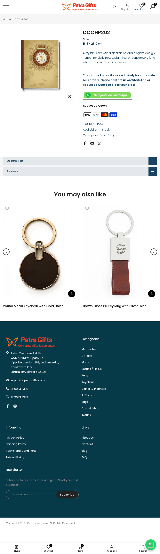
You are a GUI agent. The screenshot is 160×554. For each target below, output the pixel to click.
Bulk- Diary (107, 135)
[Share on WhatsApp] (99, 143)
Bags (85, 402)
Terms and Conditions (21, 451)
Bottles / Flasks (92, 369)
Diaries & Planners (94, 389)
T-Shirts (87, 395)
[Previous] (6, 251)
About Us (88, 438)
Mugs (85, 362)
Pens (85, 375)
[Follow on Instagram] (15, 406)
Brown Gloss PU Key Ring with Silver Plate (115, 306)
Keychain (88, 382)
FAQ (84, 457)
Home (7, 19)
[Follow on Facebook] (7, 406)
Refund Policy (15, 457)
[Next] (153, 251)
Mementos (89, 349)
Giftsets (87, 356)
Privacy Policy (15, 438)
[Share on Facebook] (84, 143)
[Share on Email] (92, 143)
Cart (152, 7)
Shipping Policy (16, 444)
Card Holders (90, 408)
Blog (84, 451)
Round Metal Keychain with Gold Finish (33, 306)
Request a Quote (95, 106)
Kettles (86, 415)
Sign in (125, 9)
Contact (87, 444)
